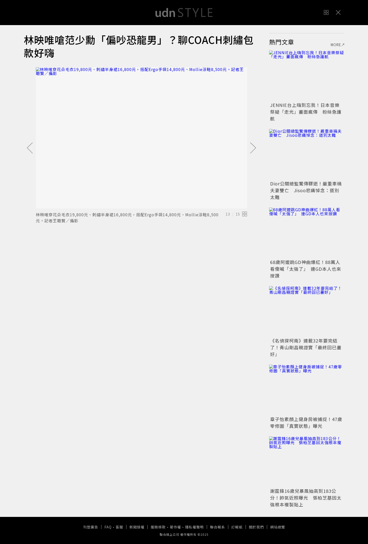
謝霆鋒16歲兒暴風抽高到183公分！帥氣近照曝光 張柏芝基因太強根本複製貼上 (305, 498)
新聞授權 (136, 527)
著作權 (175, 527)
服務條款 (158, 527)
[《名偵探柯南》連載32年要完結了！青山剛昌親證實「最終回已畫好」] (306, 311)
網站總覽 (277, 527)
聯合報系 (217, 527)
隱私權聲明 (194, 527)
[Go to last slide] (30, 148)
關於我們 (256, 527)
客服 (119, 527)
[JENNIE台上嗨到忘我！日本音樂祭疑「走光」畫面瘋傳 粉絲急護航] (306, 75)
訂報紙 (237, 527)
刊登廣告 (90, 527)
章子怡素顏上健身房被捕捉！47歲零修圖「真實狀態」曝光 (306, 422)
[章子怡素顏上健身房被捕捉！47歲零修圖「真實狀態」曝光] (306, 390)
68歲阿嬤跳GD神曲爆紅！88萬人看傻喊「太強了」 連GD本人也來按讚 (305, 269)
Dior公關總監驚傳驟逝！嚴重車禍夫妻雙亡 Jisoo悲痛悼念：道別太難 (306, 190)
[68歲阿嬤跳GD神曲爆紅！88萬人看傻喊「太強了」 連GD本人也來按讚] (306, 233)
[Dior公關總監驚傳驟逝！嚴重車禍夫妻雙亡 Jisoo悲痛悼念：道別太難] (306, 154)
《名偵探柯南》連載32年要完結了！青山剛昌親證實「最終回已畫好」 (305, 347)
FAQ (108, 527)
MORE (336, 44)
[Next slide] (253, 148)
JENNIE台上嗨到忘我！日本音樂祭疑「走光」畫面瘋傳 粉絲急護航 (305, 112)
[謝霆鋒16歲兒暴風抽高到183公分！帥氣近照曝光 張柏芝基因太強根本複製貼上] (306, 461)
